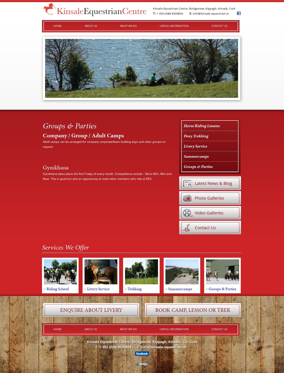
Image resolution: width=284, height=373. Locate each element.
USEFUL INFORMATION (174, 26)
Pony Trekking (196, 136)
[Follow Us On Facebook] (239, 14)
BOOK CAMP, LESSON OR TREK (193, 310)
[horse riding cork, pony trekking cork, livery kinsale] (94, 15)
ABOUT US (90, 26)
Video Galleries (209, 213)
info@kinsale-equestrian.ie (211, 13)
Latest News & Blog (213, 183)
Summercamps (196, 156)
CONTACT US (219, 26)
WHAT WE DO (128, 26)
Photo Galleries (209, 198)
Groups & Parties (198, 166)
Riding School (58, 289)
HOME (57, 26)
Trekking (135, 289)
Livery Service (195, 146)
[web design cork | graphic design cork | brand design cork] (142, 365)
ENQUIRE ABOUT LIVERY (91, 310)
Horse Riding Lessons (202, 126)
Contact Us (205, 227)
